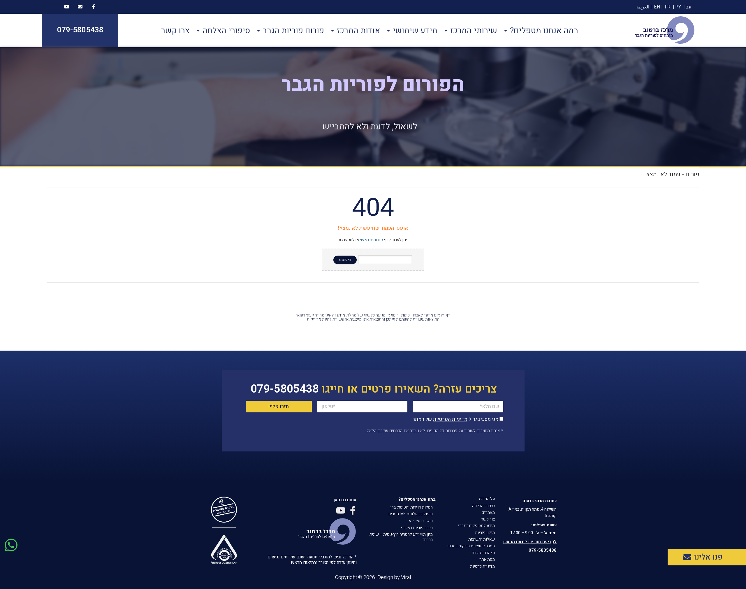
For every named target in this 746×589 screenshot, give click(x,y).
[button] (707, 557)
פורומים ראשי (371, 240)
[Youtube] (66, 6)
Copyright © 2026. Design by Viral (373, 577)
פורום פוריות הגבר (293, 30)
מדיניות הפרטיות (450, 419)
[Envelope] (80, 6)
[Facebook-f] (93, 6)
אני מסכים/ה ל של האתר (455, 419)
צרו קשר (175, 30)
